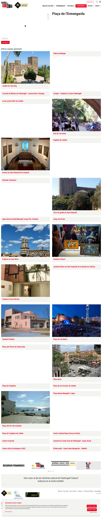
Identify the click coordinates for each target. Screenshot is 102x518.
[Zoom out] (48, 17)
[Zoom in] (48, 15)
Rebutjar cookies (92, 509)
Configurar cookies (93, 512)
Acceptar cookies (92, 506)
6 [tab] (53, 471)
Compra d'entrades (90, 1)
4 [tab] (51, 471)
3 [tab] (50, 471)
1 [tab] (48, 471)
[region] (51, 466)
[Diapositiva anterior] (2, 466)
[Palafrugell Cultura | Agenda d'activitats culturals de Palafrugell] (17, 5)
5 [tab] (52, 471)
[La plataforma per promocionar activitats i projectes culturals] (98, 493)
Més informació (8, 511)
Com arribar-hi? (5, 42)
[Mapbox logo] (5, 38)
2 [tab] (49, 471)
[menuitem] (100, 2)
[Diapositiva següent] (99, 466)
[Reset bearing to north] (48, 19)
